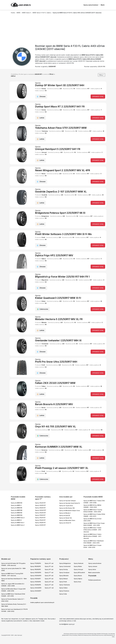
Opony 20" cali (49, 581)
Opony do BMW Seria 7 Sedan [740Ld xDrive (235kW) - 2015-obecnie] (92, 529)
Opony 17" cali (49, 572)
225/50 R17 (52, 66)
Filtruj (101, 75)
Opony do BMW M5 (16, 508)
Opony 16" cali (49, 569)
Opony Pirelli (63, 581)
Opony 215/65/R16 (35, 584)
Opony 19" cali (49, 578)
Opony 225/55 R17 (40, 525)
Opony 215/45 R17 (40, 520)
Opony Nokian (63, 578)
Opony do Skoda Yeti (65, 518)
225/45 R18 (101, 66)
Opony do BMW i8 (16, 520)
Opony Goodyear (64, 572)
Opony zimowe (92, 566)
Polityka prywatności (94, 580)
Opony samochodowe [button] (90, 5)
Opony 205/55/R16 (35, 572)
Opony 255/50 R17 (40, 508)
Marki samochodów (94, 572)
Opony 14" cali (49, 563)
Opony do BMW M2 (16, 512)
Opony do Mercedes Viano (67, 520)
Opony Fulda (63, 594)
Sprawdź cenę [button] (97, 96)
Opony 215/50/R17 (35, 578)
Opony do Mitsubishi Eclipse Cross (69, 510)
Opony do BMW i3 (16, 505)
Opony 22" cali (49, 588)
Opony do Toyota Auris (66, 505)
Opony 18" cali (49, 575)
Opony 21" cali (49, 584)
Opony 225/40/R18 (35, 588)
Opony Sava (77, 581)
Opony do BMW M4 (16, 515)
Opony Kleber (78, 566)
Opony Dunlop (63, 569)
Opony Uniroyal (78, 569)
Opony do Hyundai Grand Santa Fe (69, 503)
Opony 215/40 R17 (40, 503)
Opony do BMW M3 (16, 503)
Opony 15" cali (49, 566)
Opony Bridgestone (65, 563)
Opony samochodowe (94, 563)
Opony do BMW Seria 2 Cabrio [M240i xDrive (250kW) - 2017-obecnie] (92, 536)
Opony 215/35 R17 (40, 517)
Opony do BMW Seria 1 (17, 522)
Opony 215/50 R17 (40, 515)
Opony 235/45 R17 (40, 512)
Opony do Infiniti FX (65, 523)
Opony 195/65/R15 (35, 569)
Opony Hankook (78, 563)
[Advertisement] (58, 29)
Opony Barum (78, 575)
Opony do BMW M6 (16, 510)
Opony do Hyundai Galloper (67, 500)
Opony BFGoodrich (79, 572)
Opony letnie (92, 569)
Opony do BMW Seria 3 (18, 517)
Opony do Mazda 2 (65, 513)
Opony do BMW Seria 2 (18, 525)
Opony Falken (63, 588)
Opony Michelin (64, 575)
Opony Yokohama (64, 584)
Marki (102, 5)
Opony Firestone (64, 591)
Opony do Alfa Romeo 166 (67, 508)
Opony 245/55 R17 (40, 505)
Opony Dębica (78, 578)
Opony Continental (64, 566)
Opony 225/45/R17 (35, 591)
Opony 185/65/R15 (35, 566)
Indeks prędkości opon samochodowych (42, 602)
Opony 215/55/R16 (35, 581)
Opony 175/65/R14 (35, 563)
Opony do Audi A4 (64, 515)
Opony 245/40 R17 (40, 510)
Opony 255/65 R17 (40, 522)
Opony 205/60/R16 (35, 575)
